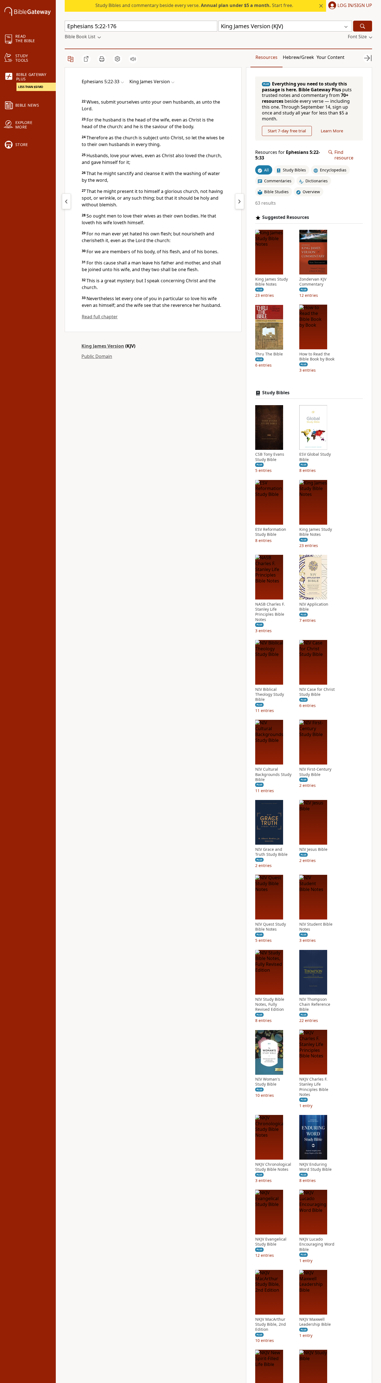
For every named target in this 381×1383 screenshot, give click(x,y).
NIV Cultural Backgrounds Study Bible (273, 774)
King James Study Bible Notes (271, 282)
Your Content (330, 57)
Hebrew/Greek (298, 57)
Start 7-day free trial (287, 131)
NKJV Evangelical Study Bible (270, 1242)
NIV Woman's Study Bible (267, 1082)
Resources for (287, 155)
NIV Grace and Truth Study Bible (271, 852)
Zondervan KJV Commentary (312, 282)
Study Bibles (276, 393)
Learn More (332, 131)
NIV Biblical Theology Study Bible (269, 694)
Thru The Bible (269, 354)
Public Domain (96, 356)
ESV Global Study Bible (315, 457)
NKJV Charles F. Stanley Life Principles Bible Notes (313, 1087)
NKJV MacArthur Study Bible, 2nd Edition (270, 1324)
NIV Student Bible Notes (315, 927)
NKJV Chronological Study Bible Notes (273, 1167)
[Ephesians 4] (66, 201)
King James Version (102, 346)
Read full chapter (100, 317)
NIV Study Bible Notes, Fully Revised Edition (269, 1004)
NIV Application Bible (313, 607)
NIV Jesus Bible (313, 849)
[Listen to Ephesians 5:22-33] (133, 58)
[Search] (362, 26)
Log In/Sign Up (354, 5)
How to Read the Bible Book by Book (316, 357)
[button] (349, 6)
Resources (266, 57)
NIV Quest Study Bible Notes (270, 927)
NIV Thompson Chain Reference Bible (314, 1004)
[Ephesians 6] (239, 201)
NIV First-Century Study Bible (315, 772)
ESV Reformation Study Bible (270, 532)
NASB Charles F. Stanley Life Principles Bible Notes (270, 612)
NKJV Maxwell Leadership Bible (315, 1322)
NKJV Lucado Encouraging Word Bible (316, 1244)
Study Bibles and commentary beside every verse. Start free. (194, 5)
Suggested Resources (285, 217)
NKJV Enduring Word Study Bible (315, 1167)
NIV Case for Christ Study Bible (317, 692)
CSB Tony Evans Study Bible (269, 457)
